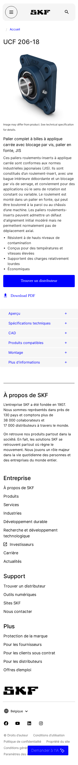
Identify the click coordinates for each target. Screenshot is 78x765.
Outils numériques (19, 594)
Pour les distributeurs (22, 661)
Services (11, 504)
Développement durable (25, 521)
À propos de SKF (18, 487)
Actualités (12, 561)
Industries (12, 513)
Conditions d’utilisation (49, 735)
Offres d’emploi (17, 670)
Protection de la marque (25, 636)
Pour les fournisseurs (22, 644)
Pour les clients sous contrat (29, 653)
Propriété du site (58, 741)
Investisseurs (21, 544)
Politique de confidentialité (22, 741)
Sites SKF (12, 603)
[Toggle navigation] (11, 12)
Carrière (10, 553)
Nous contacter (17, 611)
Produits (11, 496)
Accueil (15, 29)
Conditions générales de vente (25, 748)
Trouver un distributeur (39, 280)
